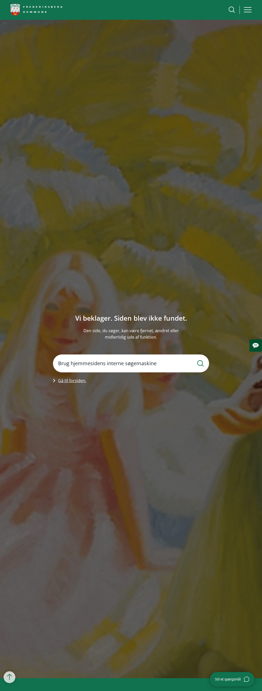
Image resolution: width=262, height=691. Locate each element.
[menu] (248, 10)
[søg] (232, 10)
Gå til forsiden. (72, 380)
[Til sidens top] (9, 677)
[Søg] (200, 363)
